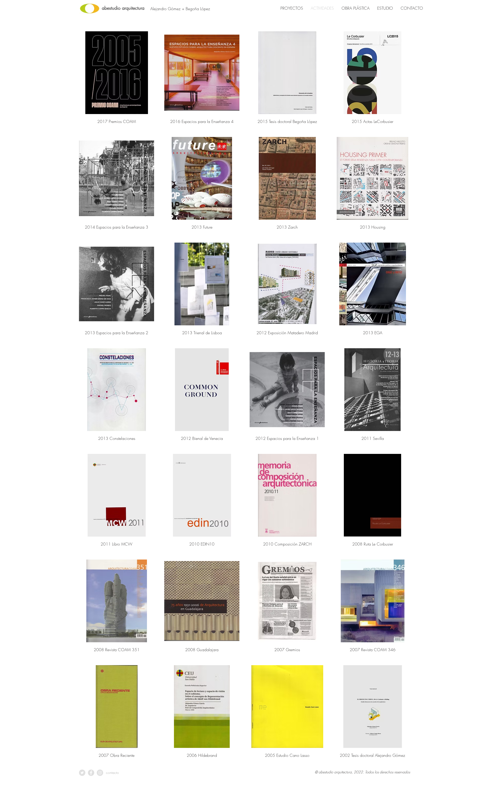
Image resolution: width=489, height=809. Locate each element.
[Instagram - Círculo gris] (100, 773)
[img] (116, 79)
